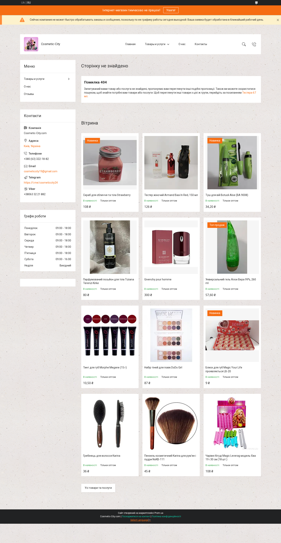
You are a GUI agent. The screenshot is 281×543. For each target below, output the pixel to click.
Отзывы (29, 93)
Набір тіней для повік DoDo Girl (163, 367)
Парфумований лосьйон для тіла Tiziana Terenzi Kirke (108, 281)
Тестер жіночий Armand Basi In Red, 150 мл (171, 195)
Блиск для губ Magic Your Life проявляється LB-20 (223, 369)
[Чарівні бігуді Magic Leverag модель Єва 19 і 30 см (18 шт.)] (232, 423)
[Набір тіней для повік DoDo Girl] (171, 335)
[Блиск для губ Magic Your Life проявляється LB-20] (232, 335)
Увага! (170, 10)
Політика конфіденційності (166, 516)
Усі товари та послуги (98, 487)
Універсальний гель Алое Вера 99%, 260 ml (230, 281)
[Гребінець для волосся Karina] (110, 423)
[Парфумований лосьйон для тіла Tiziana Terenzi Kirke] (110, 247)
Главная (130, 44)
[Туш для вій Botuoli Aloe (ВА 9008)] (232, 162)
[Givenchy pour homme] (171, 247)
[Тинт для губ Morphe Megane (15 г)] (110, 335)
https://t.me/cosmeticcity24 (41, 182)
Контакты (201, 44)
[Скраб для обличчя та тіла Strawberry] (110, 162)
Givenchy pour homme (157, 279)
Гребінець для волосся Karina (101, 455)
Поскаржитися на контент (136, 516)
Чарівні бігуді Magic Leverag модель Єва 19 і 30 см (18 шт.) (230, 457)
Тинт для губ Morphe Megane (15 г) (105, 367)
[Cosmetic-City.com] (31, 44)
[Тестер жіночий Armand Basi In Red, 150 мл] (171, 162)
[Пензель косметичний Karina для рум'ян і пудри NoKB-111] (171, 423)
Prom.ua (158, 513)
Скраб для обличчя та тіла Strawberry (107, 195)
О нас (182, 44)
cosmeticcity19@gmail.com (40, 171)
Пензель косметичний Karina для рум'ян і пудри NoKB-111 (170, 457)
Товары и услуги (155, 44)
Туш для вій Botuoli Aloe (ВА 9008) (226, 195)
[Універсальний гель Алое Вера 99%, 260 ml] (232, 247)
